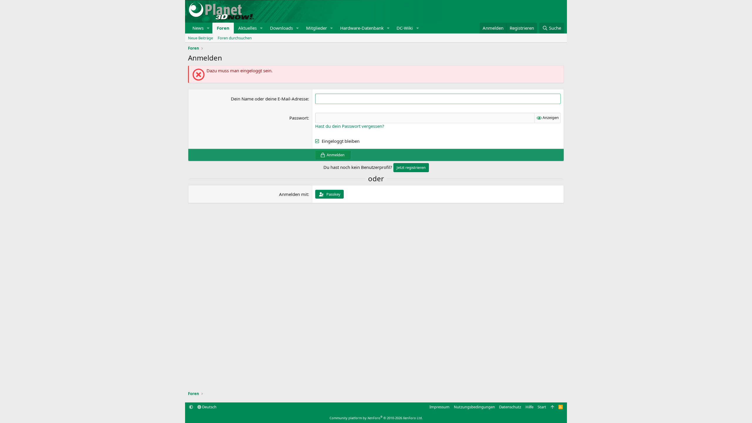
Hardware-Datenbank (362, 28)
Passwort (298, 118)
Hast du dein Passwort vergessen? (349, 126)
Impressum (439, 406)
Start (542, 406)
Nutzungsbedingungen (474, 406)
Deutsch (208, 406)
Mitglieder (316, 28)
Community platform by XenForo (376, 418)
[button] (208, 28)
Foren (223, 28)
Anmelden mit (293, 194)
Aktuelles (247, 28)
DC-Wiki (405, 28)
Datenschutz (510, 406)
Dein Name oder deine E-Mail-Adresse (269, 99)
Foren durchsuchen (235, 38)
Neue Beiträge (200, 38)
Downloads (281, 28)
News (198, 28)
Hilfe (529, 406)
